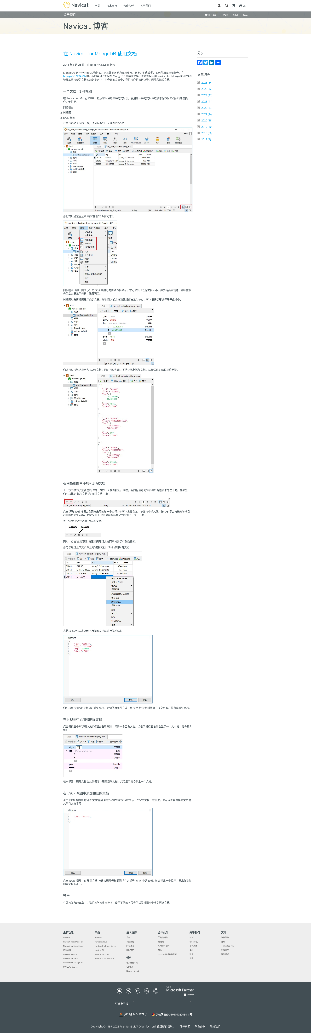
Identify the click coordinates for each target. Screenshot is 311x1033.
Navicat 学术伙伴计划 (167, 954)
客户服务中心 (132, 962)
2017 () (206, 139)
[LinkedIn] (211, 62)
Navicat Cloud (101, 942)
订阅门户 (130, 966)
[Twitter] (205, 62)
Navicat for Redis (70, 958)
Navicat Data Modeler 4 (74, 942)
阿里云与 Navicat (70, 967)
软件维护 (225, 937)
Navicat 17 (68, 937)
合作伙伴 (128, 5)
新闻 (191, 954)
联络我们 (215, 1026)
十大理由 (193, 946)
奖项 (191, 950)
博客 (191, 958)
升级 (223, 942)
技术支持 (112, 5)
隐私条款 (200, 1026)
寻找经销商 (163, 937)
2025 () (206, 89)
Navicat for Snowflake (73, 946)
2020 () (206, 120)
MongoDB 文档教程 (74, 76)
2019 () (206, 127)
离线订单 (225, 950)
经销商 (161, 942)
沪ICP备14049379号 (135, 1014)
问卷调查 (130, 946)
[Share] (218, 62)
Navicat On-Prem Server (106, 946)
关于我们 (145, 5)
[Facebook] (199, 62)
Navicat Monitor (70, 954)
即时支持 (130, 950)
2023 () (206, 101)
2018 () (206, 133)
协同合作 (67, 950)
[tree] (222, 111)
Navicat (98, 937)
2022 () (206, 108)
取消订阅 (225, 954)
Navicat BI (99, 950)
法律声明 (185, 1026)
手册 (128, 937)
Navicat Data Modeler (105, 958)
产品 (97, 5)
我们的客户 (194, 942)
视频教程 (130, 942)
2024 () (206, 95)
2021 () (206, 114)
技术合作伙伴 (164, 946)
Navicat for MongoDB (73, 962)
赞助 (160, 950)
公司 (191, 937)
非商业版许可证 (228, 946)
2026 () (206, 82)
